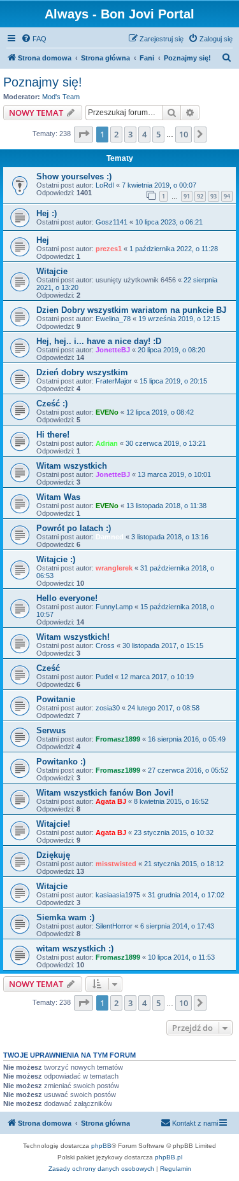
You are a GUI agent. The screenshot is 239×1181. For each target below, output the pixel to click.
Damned (110, 537)
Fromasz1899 (118, 739)
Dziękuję (53, 855)
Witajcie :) (55, 559)
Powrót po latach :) (73, 528)
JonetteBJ (113, 350)
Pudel (104, 676)
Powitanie (55, 699)
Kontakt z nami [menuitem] (195, 1123)
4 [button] (144, 134)
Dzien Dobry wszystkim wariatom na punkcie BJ (131, 310)
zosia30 (108, 708)
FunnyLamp (114, 607)
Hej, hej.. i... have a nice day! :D (98, 341)
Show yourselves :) (74, 176)
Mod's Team (61, 96)
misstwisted (116, 863)
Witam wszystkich (71, 466)
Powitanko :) (60, 761)
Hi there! (52, 434)
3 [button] (130, 134)
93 (213, 196)
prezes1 (109, 248)
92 (200, 196)
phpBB (101, 1145)
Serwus (51, 730)
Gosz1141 (111, 222)
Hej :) (46, 213)
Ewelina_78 (113, 318)
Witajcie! (53, 824)
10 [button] (183, 134)
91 (187, 196)
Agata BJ (111, 801)
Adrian (107, 443)
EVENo (107, 412)
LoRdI (105, 185)
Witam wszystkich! (73, 637)
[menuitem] (34, 38)
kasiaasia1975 (118, 895)
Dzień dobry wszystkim (82, 372)
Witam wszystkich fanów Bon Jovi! (104, 793)
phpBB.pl (168, 1157)
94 (227, 196)
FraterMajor (114, 381)
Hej (42, 240)
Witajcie (52, 271)
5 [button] (158, 134)
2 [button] (116, 134)
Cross (105, 645)
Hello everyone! (67, 598)
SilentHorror (114, 926)
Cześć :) (52, 403)
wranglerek (114, 568)
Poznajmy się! (42, 82)
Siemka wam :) (65, 917)
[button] (83, 134)
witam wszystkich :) (74, 948)
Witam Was (58, 497)
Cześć (48, 668)
